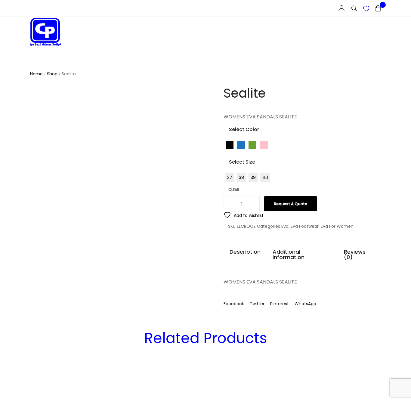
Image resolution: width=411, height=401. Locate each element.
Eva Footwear (305, 226)
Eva (285, 226)
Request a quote (290, 204)
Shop (52, 74)
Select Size (242, 161)
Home (36, 74)
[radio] (229, 144)
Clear (233, 190)
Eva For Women (337, 226)
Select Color (244, 129)
